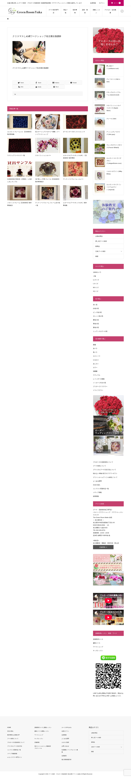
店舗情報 (36, 742)
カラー (95, 367)
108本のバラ (97, 272)
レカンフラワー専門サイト (14, 757)
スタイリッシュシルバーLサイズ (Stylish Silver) (113, 108)
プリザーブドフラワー (100, 386)
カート (117, 3)
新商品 (97, 246)
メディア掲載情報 (12, 753)
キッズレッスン (98, 650)
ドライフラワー (98, 390)
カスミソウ (96, 356)
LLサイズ (96, 280)
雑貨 (96, 256)
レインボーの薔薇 (98, 379)
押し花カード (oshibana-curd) (112, 67)
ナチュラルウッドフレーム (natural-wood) (113, 93)
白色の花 (96, 308)
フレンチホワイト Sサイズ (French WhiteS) (114, 146)
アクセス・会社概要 (110, 11)
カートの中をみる (66, 727)
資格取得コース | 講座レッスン (42, 727)
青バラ (95, 352)
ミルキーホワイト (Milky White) (114, 172)
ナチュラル (96, 375)
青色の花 (96, 323)
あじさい (96, 363)
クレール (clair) (111, 118)
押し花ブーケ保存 (101, 241)
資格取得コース (98, 639)
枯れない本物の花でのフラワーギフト (105, 473)
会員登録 (93, 3)
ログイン (102, 3)
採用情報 (96, 496)
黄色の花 (96, 327)
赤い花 (95, 304)
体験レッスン (96, 11)
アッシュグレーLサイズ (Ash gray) (113, 133)
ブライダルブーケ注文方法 (14, 746)
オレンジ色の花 (98, 316)
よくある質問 (97, 481)
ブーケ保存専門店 (54, 11)
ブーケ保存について (99, 466)
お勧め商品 (99, 236)
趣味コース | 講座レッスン (41, 731)
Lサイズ (95, 283)
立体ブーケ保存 (100, 251)
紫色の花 (96, 320)
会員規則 (64, 755)
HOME (9, 727)
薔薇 (94, 344)
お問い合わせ (65, 746)
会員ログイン (65, 731)
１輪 (94, 276)
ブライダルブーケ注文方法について (104, 469)
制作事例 (75, 11)
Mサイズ (96, 287)
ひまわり (96, 360)
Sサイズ (95, 291)
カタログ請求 (65, 742)
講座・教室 (85, 11)
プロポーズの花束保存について (103, 462)
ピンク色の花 (97, 312)
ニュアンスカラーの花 (100, 331)
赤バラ (95, 348)
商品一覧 (65, 11)
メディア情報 (97, 492)
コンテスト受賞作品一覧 (101, 488)
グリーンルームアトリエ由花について (105, 477)
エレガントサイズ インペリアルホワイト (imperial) (113, 187)
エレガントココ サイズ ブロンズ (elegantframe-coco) (113, 160)
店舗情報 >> (103, 547)
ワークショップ (98, 647)
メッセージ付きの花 (99, 382)
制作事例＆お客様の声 (13, 735)
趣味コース (96, 643)
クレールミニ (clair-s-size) (113, 80)
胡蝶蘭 (95, 371)
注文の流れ (96, 485)
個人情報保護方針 (66, 759)
